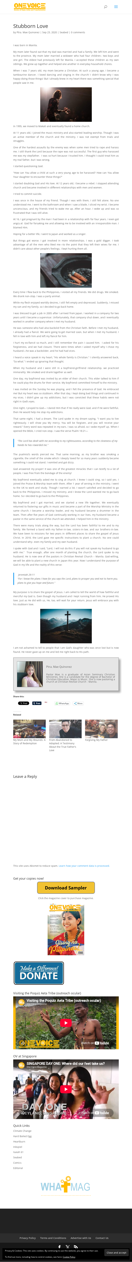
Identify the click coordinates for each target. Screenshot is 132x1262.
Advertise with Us (81, 1238)
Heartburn (19, 1141)
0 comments (78, 32)
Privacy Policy (28, 1238)
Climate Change (22, 1130)
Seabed (64, 32)
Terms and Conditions (53, 1238)
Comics (17, 1162)
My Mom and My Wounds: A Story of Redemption (29, 741)
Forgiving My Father (96, 739)
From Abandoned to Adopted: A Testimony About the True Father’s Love (62, 745)
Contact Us (102, 1238)
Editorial (18, 1168)
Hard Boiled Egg (22, 1136)
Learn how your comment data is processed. (84, 865)
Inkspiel (17, 1146)
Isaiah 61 (18, 1152)
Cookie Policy (69, 1256)
